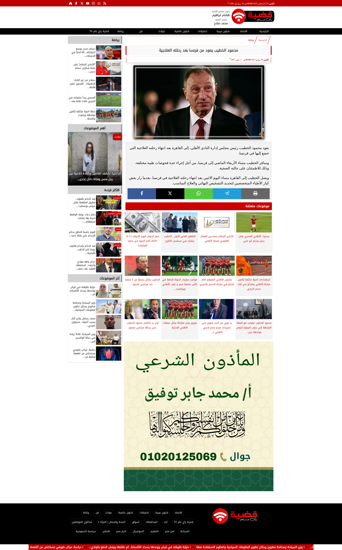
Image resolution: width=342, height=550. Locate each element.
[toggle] (78, 31)
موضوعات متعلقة (257, 206)
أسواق (135, 522)
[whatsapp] (198, 193)
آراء (165, 522)
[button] (75, 160)
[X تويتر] (82, 3)
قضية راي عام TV (99, 31)
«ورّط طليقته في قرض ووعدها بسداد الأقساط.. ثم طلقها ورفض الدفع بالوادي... (161, 547)
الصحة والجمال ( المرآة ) (112, 522)
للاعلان (106, 531)
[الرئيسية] (70, 3)
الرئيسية (264, 31)
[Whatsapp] (99, 3)
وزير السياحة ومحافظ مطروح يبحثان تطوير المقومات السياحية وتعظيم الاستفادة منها (272, 547)
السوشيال (138, 531)
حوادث (161, 31)
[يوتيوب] (87, 3)
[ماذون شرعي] (198, 416)
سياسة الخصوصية (86, 531)
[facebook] (142, 193)
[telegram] (227, 193)
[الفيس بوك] (76, 3)
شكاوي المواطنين (82, 522)
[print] (255, 193)
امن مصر (169, 531)
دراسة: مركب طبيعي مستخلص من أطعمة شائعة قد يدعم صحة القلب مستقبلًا (55, 547)
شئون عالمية (182, 31)
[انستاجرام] (93, 3)
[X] (170, 193)
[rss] (105, 3)
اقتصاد (243, 31)
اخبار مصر (121, 531)
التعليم (155, 531)
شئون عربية (223, 31)
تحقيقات (202, 31)
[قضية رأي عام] (253, 17)
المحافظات (151, 522)
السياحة (184, 531)
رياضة (120, 31)
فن (140, 31)
